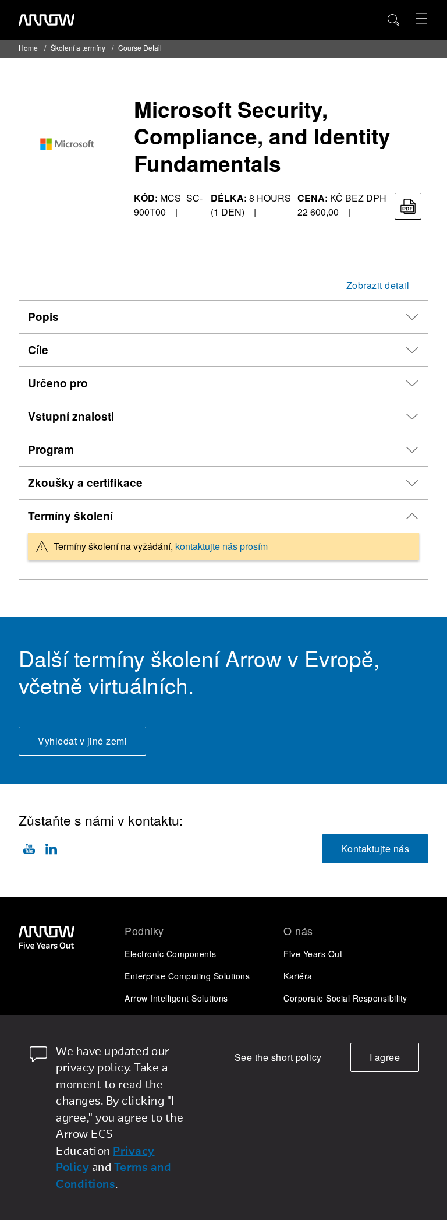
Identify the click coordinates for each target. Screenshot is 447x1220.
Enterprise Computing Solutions (187, 976)
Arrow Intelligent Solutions (176, 998)
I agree (385, 1057)
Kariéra (298, 976)
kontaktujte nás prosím (221, 546)
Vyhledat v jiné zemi (82, 740)
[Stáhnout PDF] (408, 206)
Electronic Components (171, 954)
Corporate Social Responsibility (345, 998)
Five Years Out (312, 954)
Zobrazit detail (378, 285)
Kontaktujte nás (375, 848)
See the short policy (278, 1057)
